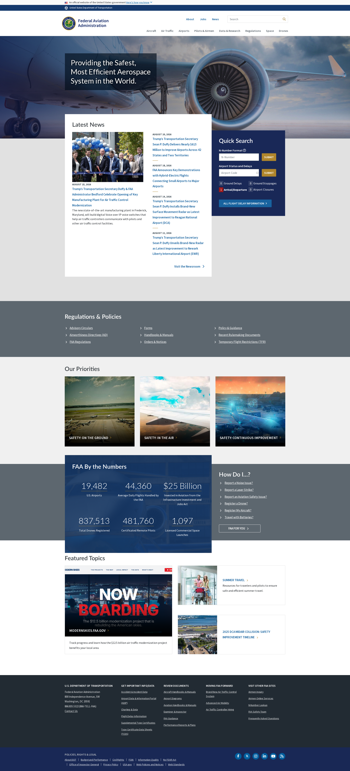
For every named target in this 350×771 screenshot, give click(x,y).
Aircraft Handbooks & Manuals (180, 691)
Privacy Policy (110, 764)
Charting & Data (129, 709)
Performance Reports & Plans (180, 725)
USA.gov (127, 764)
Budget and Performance (94, 759)
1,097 (182, 521)
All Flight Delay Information (243, 203)
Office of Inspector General (84, 764)
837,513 (94, 521)
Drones (283, 31)
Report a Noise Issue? (239, 483)
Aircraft (151, 31)
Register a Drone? (236, 503)
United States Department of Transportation (90, 7)
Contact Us (71, 711)
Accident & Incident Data (134, 691)
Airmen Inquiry (256, 691)
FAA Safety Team (257, 711)
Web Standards (176, 764)
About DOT (70, 759)
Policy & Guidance (230, 328)
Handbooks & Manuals (158, 335)
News (215, 19)
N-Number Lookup (258, 705)
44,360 (138, 486)
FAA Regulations (80, 342)
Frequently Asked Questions (263, 718)
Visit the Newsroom (187, 266)
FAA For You (237, 528)
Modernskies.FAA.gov (87, 630)
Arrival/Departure (235, 190)
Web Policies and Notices (150, 764)
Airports (184, 31)
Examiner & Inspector (175, 711)
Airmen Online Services (260, 698)
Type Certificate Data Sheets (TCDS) (136, 732)
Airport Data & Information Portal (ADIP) (138, 701)
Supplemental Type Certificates (138, 722)
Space (270, 31)
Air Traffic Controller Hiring (220, 709)
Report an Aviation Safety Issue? (246, 497)
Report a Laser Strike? (239, 490)
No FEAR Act (169, 759)
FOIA (131, 759)
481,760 (138, 521)
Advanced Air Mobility (217, 703)
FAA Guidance (171, 718)
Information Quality (148, 759)
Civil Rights (118, 759)
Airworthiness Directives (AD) (89, 335)
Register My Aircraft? (238, 510)
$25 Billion (182, 486)
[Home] (85, 24)
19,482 (94, 486)
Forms (148, 328)
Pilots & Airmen (204, 31)
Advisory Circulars (81, 328)
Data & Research (229, 31)
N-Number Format (230, 150)
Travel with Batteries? (239, 517)
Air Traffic (167, 31)
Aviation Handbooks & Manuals (180, 705)
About (190, 19)
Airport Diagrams (173, 698)
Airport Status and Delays (235, 166)
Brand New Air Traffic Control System (221, 694)
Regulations (253, 31)
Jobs (203, 19)
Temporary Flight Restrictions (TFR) (242, 342)
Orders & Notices (155, 342)
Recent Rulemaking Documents (239, 335)
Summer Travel (234, 580)
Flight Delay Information (134, 716)
